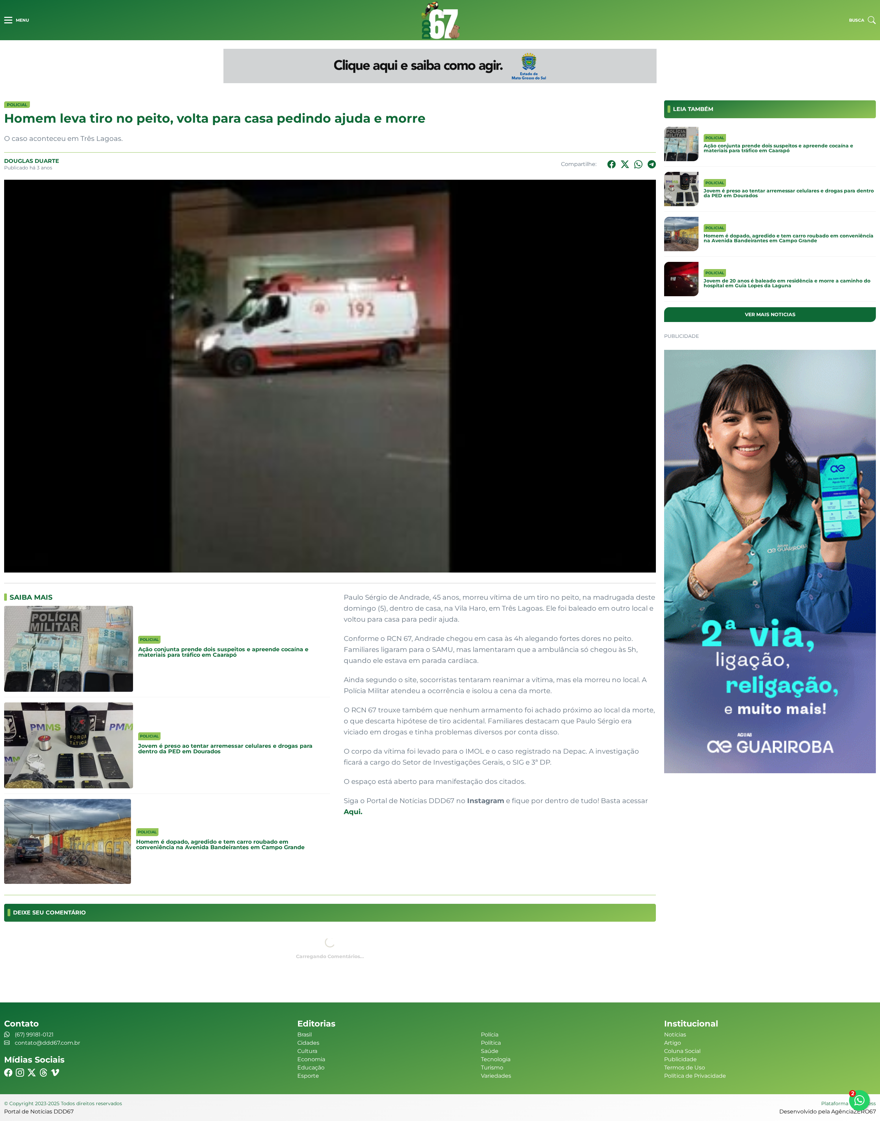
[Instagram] (20, 1073)
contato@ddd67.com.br (47, 1043)
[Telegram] (652, 164)
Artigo (672, 1043)
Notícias (675, 1034)
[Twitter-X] (625, 164)
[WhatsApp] (638, 164)
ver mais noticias (770, 314)
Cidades (308, 1043)
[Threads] (43, 1073)
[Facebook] (611, 164)
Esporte (308, 1076)
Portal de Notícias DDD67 (440, 20)
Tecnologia (495, 1059)
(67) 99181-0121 (34, 1034)
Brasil (304, 1034)
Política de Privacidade (695, 1076)
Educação (310, 1067)
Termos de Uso (684, 1067)
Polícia (489, 1034)
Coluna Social (682, 1051)
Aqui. (353, 812)
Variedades (496, 1076)
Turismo (492, 1067)
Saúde (489, 1051)
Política (491, 1043)
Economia (311, 1059)
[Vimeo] (55, 1073)
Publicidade (680, 1059)
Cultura (307, 1051)
